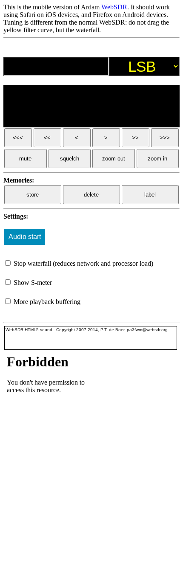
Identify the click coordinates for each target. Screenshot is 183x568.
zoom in (157, 158)
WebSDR (114, 7)
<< (47, 138)
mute (25, 158)
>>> (165, 138)
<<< (18, 138)
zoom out (113, 158)
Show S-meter (32, 282)
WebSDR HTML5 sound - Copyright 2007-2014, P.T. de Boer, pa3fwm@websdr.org (87, 329)
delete (91, 194)
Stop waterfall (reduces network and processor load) (82, 263)
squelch (69, 158)
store (32, 194)
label (150, 194)
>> (135, 138)
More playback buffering (46, 301)
